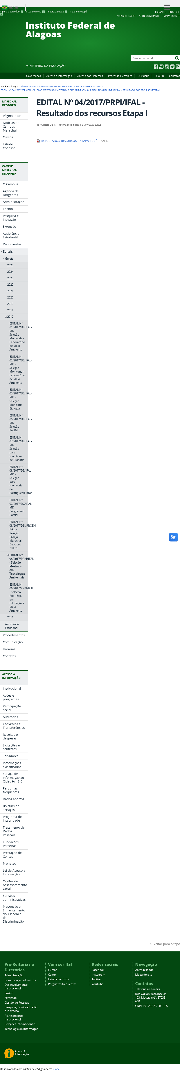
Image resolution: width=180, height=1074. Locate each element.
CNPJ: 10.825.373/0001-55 (151, 1006)
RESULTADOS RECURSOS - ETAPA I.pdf (68, 141)
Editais (80, 86)
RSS (178, 66)
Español (160, 12)
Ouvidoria (143, 76)
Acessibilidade (144, 970)
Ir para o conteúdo (11, 11)
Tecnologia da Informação (21, 1029)
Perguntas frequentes (62, 984)
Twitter (172, 66)
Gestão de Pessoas (17, 1003)
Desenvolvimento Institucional (16, 986)
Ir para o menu (35, 11)
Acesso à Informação (59, 76)
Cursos (52, 970)
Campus (43, 86)
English (174, 12)
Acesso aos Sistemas (90, 76)
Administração (14, 975)
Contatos (174, 76)
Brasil (13, 7)
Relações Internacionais (20, 1024)
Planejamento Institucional (14, 1017)
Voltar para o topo (167, 944)
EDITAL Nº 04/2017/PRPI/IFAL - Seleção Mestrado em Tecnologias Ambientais (44, 90)
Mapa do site (143, 975)
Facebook (156, 66)
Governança (33, 76)
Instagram (167, 66)
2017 (98, 86)
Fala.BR (159, 76)
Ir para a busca (57, 11)
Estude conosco (58, 979)
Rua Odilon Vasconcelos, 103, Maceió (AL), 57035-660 (151, 997)
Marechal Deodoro (61, 86)
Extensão (11, 998)
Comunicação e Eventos (20, 980)
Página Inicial (28, 86)
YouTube (161, 66)
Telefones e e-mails (147, 989)
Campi (52, 975)
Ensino (9, 993)
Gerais (90, 86)
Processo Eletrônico (120, 76)
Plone (56, 1069)
